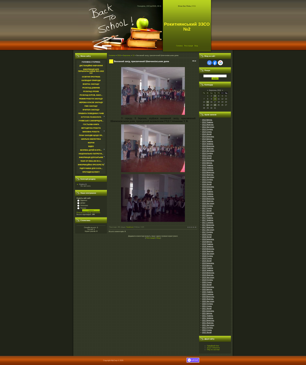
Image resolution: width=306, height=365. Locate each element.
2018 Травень (207, 244)
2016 (119, 55)
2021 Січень (207, 306)
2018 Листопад (208, 253)
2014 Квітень (207, 139)
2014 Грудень (207, 153)
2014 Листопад (208, 151)
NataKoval (129, 227)
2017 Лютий (206, 210)
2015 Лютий (206, 158)
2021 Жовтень (208, 323)
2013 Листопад (208, 127)
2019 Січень (207, 258)
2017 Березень (208, 213)
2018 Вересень (208, 249)
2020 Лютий (206, 285)
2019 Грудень (207, 280)
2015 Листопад (208, 177)
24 (215, 105)
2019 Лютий (206, 261)
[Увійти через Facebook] (214, 62)
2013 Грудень (207, 129)
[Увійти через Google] (220, 62)
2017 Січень (207, 208)
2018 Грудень (207, 256)
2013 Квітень (207, 120)
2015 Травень (207, 165)
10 (133, 55)
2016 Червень (207, 194)
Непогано (84, 205)
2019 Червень (207, 270)
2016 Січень (207, 182)
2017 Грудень (207, 232)
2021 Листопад (208, 325)
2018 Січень (207, 234)
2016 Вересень (208, 199)
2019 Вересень (208, 273)
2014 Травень (207, 141)
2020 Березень (208, 287)
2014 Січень (207, 132)
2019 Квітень (207, 265)
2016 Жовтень (208, 201)
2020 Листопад (208, 301)
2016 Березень (208, 187)
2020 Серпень (207, 294)
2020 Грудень (207, 304)
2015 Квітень (207, 163)
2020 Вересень (208, 296)
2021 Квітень (207, 313)
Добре (82, 203)
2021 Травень (207, 316)
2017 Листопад (208, 230)
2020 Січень (207, 282)
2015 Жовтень (208, 175)
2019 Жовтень (208, 275)
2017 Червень (207, 220)
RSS (194, 6)
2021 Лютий (206, 308)
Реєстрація (188, 46)
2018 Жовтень (208, 251)
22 (208, 105)
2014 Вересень (208, 146)
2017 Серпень (207, 222)
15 (208, 102)
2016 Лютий (206, 184)
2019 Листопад (208, 277)
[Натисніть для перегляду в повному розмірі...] (153, 114)
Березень (127, 55)
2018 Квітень (207, 242)
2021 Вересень (208, 320)
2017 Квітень (207, 215)
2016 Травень (207, 191)
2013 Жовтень (208, 124)
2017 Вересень (208, 225)
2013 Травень (207, 122)
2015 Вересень (208, 172)
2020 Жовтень (208, 299)
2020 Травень (207, 292)
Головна (179, 46)
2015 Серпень (207, 170)
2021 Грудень (207, 328)
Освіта (81, 184)
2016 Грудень (207, 206)
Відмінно (83, 200)
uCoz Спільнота (213, 348)
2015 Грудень (207, 179)
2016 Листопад (208, 203)
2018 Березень (208, 239)
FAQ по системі (213, 350)
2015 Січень (207, 156)
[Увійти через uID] (209, 62)
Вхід (196, 46)
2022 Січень (207, 330)
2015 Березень (208, 160)
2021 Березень (208, 311)
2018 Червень (207, 246)
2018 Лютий (206, 237)
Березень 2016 (215, 90)
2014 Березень (208, 136)
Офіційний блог (213, 346)
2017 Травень (207, 218)
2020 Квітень (207, 289)
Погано (83, 208)
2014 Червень (207, 144)
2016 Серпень (207, 196)
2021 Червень (207, 318)
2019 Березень (208, 263)
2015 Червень (207, 167)
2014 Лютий (206, 134)
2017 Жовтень (208, 227)
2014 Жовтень (208, 148)
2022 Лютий (206, 332)
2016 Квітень (207, 189)
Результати (81, 212)
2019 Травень (207, 268)
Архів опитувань (93, 212)
